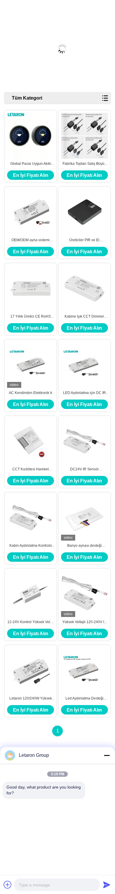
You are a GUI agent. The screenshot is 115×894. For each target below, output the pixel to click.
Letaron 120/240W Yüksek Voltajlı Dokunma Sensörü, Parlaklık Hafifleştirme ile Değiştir (30, 698)
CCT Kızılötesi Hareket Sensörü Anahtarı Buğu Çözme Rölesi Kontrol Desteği (30, 469)
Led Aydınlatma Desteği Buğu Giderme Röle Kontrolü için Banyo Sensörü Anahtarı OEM (84, 698)
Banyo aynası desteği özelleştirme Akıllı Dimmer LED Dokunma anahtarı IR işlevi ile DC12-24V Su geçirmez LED (84, 546)
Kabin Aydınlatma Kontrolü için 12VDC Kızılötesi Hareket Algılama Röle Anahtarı (30, 546)
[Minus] (106, 755)
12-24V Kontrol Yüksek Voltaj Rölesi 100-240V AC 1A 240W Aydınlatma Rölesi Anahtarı (30, 622)
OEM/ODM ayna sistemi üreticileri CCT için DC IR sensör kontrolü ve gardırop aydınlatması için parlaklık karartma (30, 240)
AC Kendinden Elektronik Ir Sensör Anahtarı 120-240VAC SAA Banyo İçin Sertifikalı (30, 393)
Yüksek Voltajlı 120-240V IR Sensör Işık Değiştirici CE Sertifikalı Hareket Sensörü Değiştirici (84, 622)
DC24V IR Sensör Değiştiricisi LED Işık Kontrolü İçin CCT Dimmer (84, 469)
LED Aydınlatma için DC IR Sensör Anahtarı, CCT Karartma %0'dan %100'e (84, 393)
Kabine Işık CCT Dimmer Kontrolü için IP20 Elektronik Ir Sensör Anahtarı (84, 316)
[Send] (106, 884)
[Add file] (8, 884)
